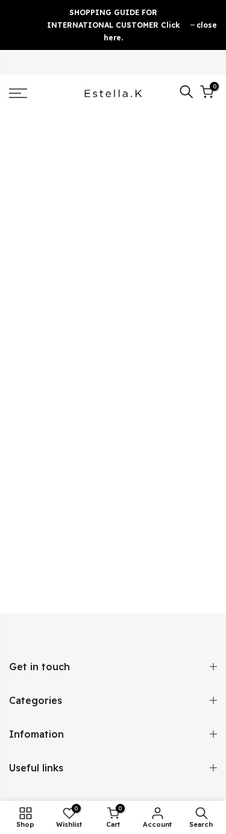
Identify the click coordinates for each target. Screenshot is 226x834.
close (206, 25)
